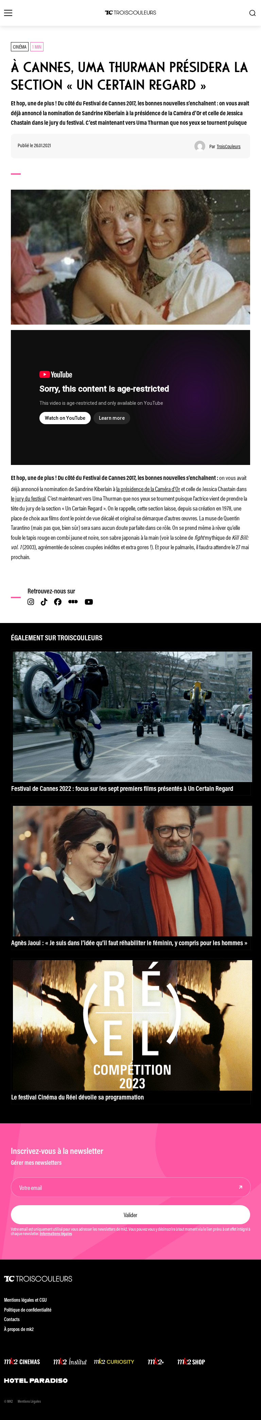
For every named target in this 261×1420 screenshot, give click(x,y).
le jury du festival (28, 497)
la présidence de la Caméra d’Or (148, 488)
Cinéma (20, 46)
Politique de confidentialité (27, 1310)
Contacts (12, 1319)
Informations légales (56, 1234)
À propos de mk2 (19, 1329)
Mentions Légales (29, 1402)
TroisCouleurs (229, 146)
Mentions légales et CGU (25, 1300)
